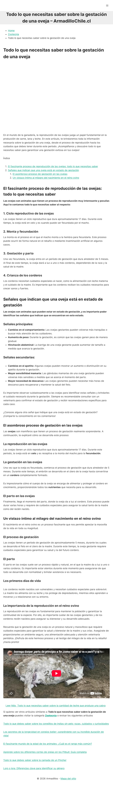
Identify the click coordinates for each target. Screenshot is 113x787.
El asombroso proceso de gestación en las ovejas (40, 174)
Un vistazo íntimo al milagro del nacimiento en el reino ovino (46, 177)
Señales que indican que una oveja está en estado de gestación (43, 170)
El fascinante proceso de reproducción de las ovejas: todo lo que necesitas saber (53, 166)
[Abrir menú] (107, 5)
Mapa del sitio (68, 778)
